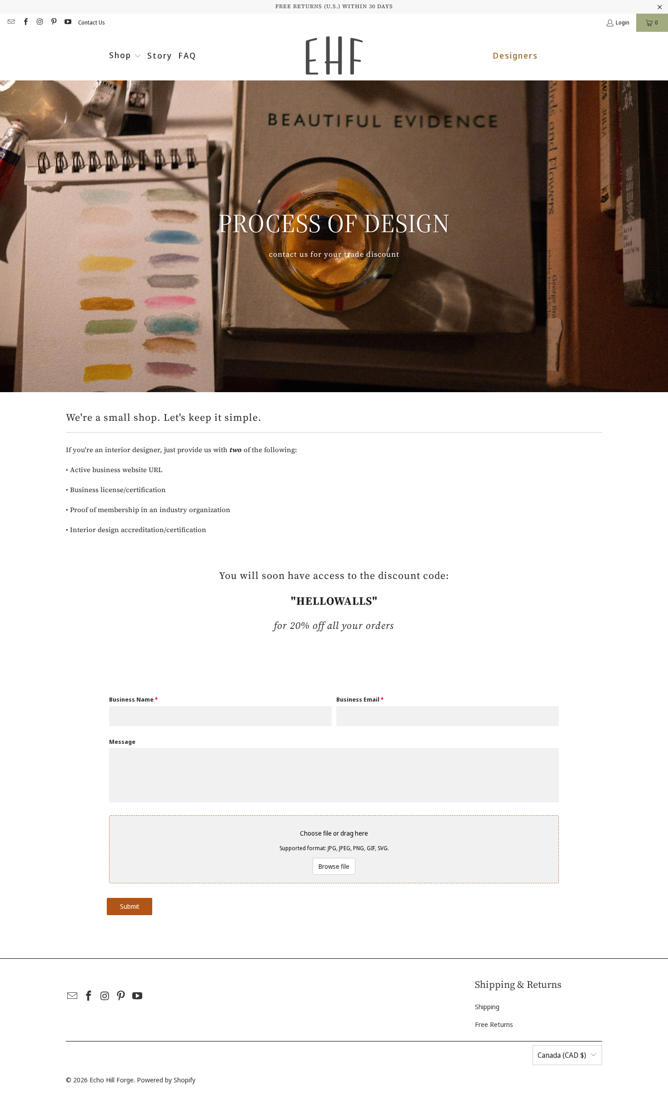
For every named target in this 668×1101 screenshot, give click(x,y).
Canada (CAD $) (562, 1055)
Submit (130, 906)
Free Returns (494, 1024)
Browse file (334, 866)
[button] (125, 56)
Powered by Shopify (166, 1079)
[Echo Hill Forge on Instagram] (39, 22)
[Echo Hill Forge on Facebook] (25, 22)
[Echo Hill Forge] (334, 56)
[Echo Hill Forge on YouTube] (67, 22)
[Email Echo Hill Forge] (11, 22)
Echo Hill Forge (112, 1079)
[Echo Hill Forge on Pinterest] (53, 22)
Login (622, 22)
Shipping (487, 1006)
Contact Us (91, 22)
